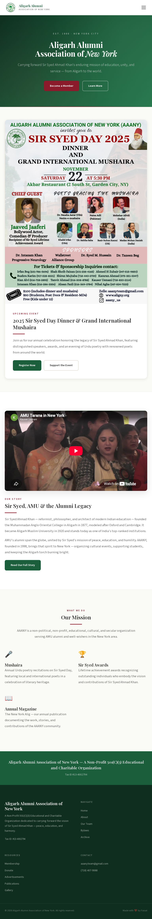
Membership (12, 864)
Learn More (95, 86)
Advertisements (14, 877)
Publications (12, 884)
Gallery (9, 890)
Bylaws (85, 830)
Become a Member (61, 86)
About (84, 817)
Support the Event (61, 365)
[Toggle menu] (143, 7)
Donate (9, 870)
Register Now (27, 365)
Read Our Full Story (23, 565)
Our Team (86, 824)
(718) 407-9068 (89, 870)
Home (84, 811)
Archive (85, 837)
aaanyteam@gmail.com (94, 864)
